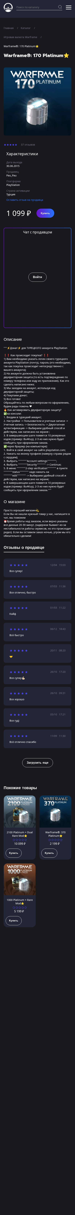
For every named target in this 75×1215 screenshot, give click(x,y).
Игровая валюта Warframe (20, 37)
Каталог (26, 28)
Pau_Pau (11, 175)
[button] (68, 7)
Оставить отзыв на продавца (24, 200)
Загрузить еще (37, 763)
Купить (45, 213)
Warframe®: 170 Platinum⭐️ (21, 46)
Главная (9, 28)
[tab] (24, 548)
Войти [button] (37, 277)
